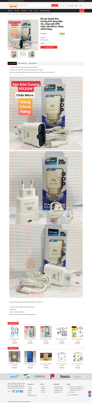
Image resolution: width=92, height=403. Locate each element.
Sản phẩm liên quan (13, 323)
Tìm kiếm (55, 5)
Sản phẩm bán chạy (13, 348)
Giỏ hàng (43, 392)
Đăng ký (81, 5)
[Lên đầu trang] (86, 400)
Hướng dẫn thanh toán (59, 388)
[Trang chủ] (13, 5)
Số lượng (42, 43)
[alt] (78, 376)
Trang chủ (10, 10)
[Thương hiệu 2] (27, 376)
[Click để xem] (23, 35)
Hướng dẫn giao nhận (59, 390)
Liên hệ (36, 10)
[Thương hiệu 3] (39, 376)
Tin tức (30, 10)
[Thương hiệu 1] (14, 376)
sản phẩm (82, 11)
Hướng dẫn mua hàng (59, 386)
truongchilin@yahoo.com (74, 394)
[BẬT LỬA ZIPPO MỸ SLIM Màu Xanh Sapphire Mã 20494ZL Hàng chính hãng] (30, 357)
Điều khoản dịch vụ (58, 392)
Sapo (30, 401)
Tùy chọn (46, 367)
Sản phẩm (23, 10)
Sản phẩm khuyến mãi (45, 10)
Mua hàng (15, 342)
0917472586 (72, 392)
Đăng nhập (71, 5)
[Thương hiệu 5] (65, 376)
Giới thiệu (17, 10)
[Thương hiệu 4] (52, 376)
